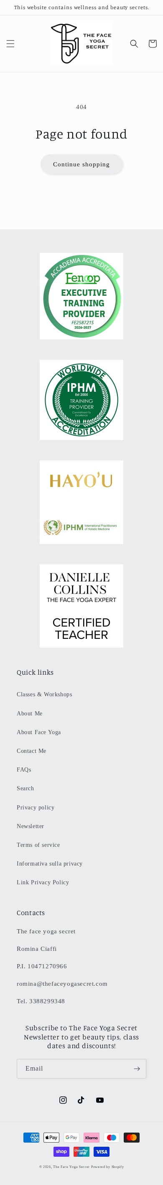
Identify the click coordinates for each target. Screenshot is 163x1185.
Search (25, 788)
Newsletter (30, 826)
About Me (30, 713)
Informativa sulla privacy (50, 864)
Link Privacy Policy (43, 882)
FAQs (24, 770)
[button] (10, 44)
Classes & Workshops (44, 694)
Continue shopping (81, 164)
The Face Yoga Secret (71, 1167)
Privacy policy (35, 807)
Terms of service (38, 845)
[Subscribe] (136, 1069)
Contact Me (31, 751)
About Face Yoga (39, 732)
